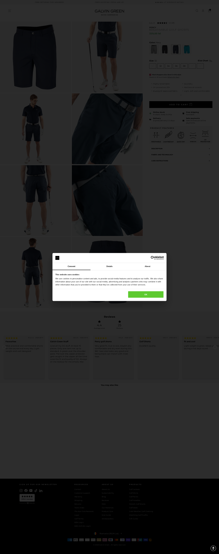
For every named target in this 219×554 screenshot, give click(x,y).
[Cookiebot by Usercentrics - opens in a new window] (153, 258)
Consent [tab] (71, 266)
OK (145, 294)
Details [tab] (109, 266)
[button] (213, 548)
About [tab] (147, 266)
